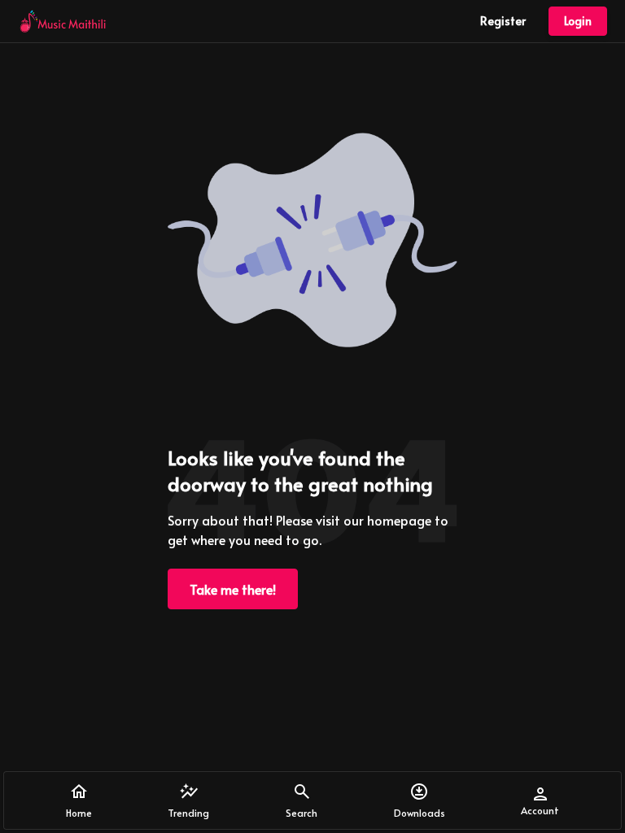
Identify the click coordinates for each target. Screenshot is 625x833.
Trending (188, 812)
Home (79, 812)
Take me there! (233, 589)
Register (503, 20)
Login (578, 20)
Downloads (419, 812)
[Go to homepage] (62, 21)
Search (301, 812)
